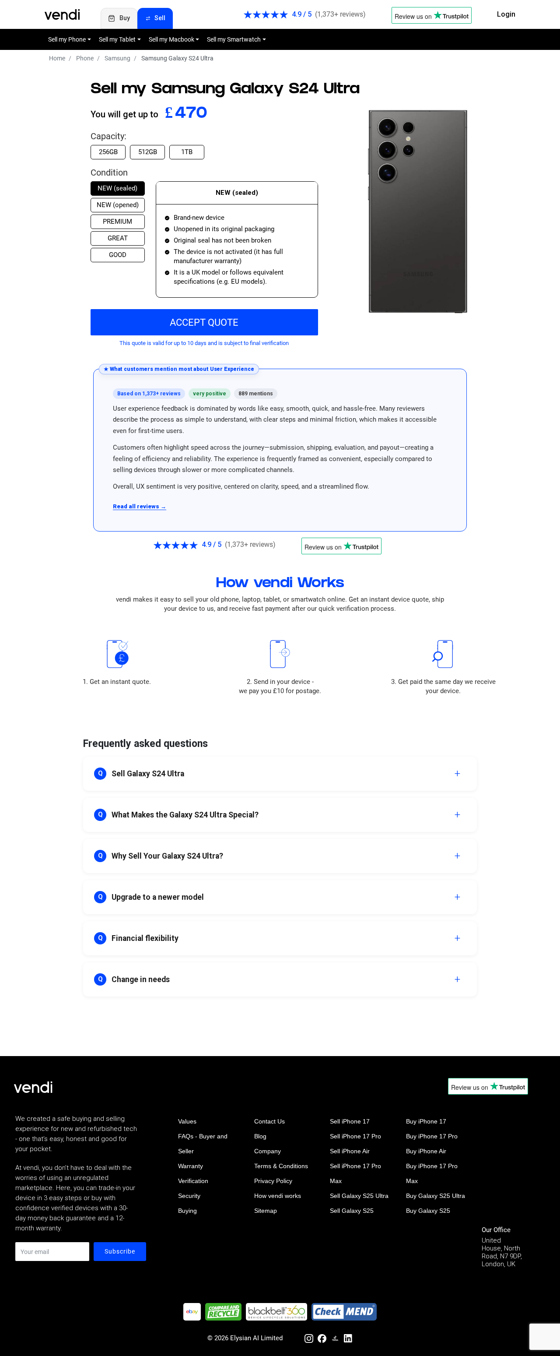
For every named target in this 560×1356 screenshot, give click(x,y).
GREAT (118, 238)
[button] (280, 774)
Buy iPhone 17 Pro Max (432, 1173)
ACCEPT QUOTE (204, 322)
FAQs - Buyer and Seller (203, 1144)
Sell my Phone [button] (67, 39)
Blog (260, 1136)
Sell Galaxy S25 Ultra (359, 1195)
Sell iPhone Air (350, 1151)
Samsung (117, 58)
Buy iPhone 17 (426, 1121)
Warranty (190, 1165)
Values (187, 1121)
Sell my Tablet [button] (117, 39)
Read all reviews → (139, 506)
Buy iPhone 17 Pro (432, 1136)
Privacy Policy (273, 1180)
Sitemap (265, 1210)
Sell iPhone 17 (350, 1121)
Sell (159, 17)
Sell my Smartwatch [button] (234, 39)
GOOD (117, 255)
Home (57, 58)
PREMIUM (117, 221)
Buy (124, 17)
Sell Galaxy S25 (352, 1210)
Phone (85, 58)
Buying (187, 1210)
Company (267, 1151)
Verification (193, 1180)
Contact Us (269, 1121)
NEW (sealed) (117, 188)
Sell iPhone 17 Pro (355, 1136)
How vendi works (277, 1195)
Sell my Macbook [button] (171, 39)
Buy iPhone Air (426, 1151)
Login (506, 14)
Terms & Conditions (281, 1165)
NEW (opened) (118, 205)
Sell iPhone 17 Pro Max (355, 1173)
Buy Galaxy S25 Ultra (435, 1195)
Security (189, 1195)
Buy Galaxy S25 (428, 1210)
